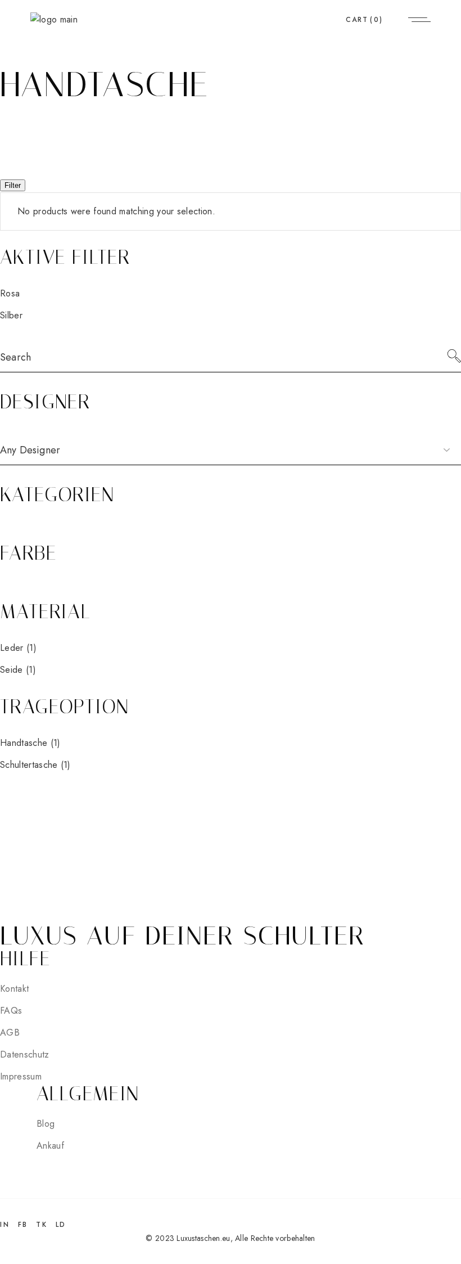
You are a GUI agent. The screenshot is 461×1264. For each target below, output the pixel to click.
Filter (12, 185)
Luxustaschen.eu (203, 1238)
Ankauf (50, 1145)
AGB (10, 1032)
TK (41, 1224)
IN (5, 1224)
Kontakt (14, 988)
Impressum (21, 1076)
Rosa (10, 293)
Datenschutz (24, 1054)
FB (23, 1224)
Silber (11, 315)
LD (61, 1224)
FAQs (11, 1010)
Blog (46, 1123)
